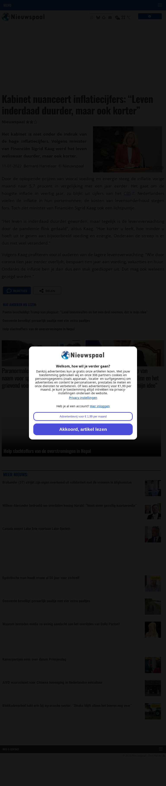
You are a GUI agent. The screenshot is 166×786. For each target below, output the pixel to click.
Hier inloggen (100, 406)
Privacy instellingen (83, 398)
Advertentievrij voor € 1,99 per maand (83, 416)
